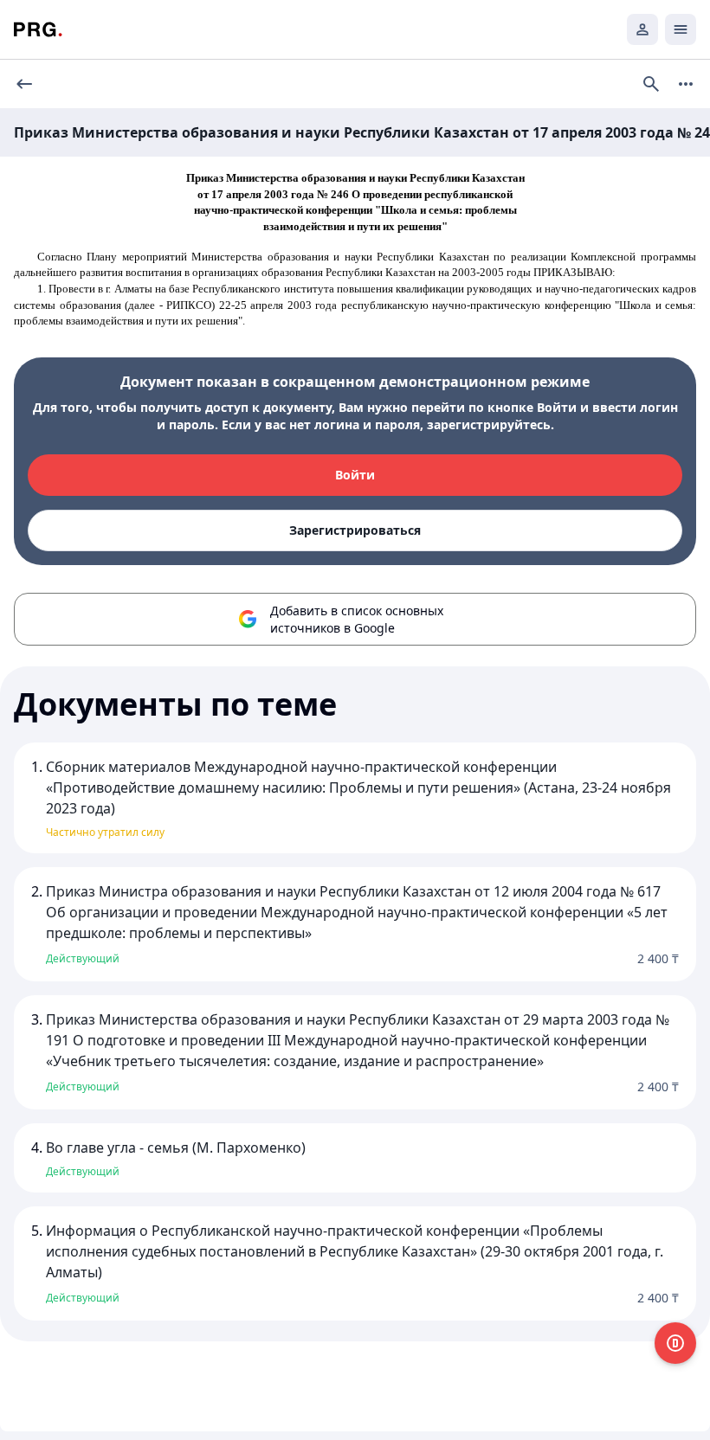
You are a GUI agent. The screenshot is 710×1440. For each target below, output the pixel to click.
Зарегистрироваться (355, 530)
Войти (355, 474)
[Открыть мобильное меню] (680, 29)
